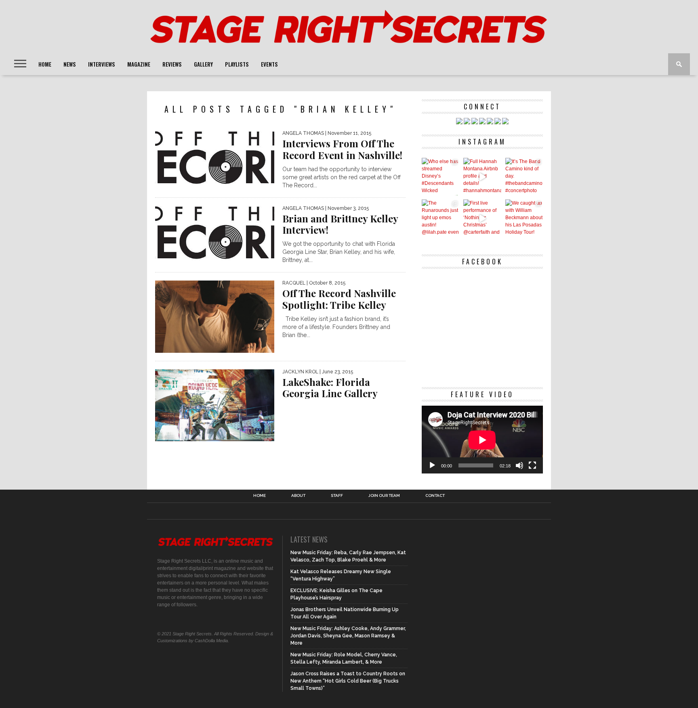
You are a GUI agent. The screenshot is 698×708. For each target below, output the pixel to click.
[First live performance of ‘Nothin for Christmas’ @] (482, 218)
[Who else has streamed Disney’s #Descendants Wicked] (440, 176)
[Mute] (519, 465)
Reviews (172, 64)
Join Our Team (384, 496)
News (69, 64)
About (298, 496)
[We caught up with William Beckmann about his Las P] (524, 218)
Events (269, 64)
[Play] (432, 465)
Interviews (101, 64)
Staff (337, 496)
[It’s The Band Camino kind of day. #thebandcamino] (524, 176)
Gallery (203, 64)
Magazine (138, 64)
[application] (482, 440)
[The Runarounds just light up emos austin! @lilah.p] (440, 218)
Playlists (237, 64)
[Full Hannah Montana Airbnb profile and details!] (482, 176)
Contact (435, 496)
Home (44, 64)
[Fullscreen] (532, 465)
